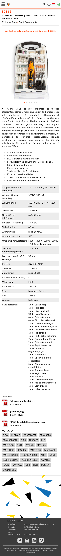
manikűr (41, 445)
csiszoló (15, 435)
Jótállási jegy (17, 411)
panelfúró (8, 445)
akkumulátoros (29, 455)
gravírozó (45, 435)
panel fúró (8, 450)
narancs (45, 460)
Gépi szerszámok (9, 22)
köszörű (22, 450)
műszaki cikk (9, 469)
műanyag (17, 464)
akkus (52, 455)
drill (19, 445)
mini (28, 464)
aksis (43, 455)
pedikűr (30, 445)
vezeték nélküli (30, 460)
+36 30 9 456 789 (31, 529)
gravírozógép (10, 440)
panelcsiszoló (10, 455)
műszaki (45, 464)
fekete (6, 464)
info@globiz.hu (31, 527)
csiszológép (30, 435)
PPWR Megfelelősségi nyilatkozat (28, 421)
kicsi (35, 464)
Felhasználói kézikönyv (22, 400)
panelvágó (49, 450)
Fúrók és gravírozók (28, 22)
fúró (5, 435)
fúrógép (33, 440)
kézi (43, 440)
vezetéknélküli (10, 460)
